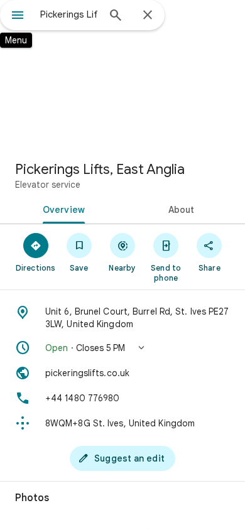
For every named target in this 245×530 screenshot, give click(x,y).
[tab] (61, 208)
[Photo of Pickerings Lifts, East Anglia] (122, 75)
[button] (122, 347)
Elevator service (47, 184)
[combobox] (69, 14)
